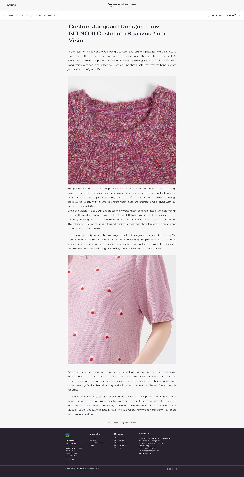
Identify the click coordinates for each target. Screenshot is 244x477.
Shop (56, 15)
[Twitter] (217, 15)
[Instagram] (209, 15)
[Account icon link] (239, 15)
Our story (29, 15)
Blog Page (47, 15)
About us (93, 438)
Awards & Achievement (97, 443)
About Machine (119, 438)
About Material (119, 440)
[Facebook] (213, 15)
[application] (22, 15)
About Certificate (120, 443)
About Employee (120, 445)
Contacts (38, 15)
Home (11, 15)
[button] (5, 15)
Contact (92, 445)
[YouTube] (220, 15)
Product (18, 15)
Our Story (93, 440)
